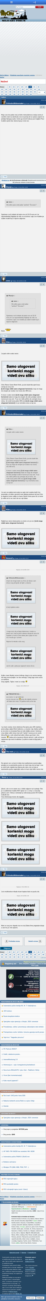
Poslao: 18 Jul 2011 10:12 (33, 103)
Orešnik (5, 1106)
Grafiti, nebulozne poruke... (12, 1054)
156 (14, 94)
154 (6, 94)
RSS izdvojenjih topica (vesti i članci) (15, 1189)
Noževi (2, 77)
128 (22, 87)
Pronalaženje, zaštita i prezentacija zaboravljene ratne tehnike (23, 1027)
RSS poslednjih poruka (10, 1184)
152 (2, 957)
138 (23, 89)
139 (27, 89)
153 (2, 94)
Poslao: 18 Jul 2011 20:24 (19, 509)
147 (18, 92)
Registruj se (5, 180)
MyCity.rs (31, 1259)
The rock (9, 752)
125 (9, 87)
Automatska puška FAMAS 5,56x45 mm (16, 1156)
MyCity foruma (13, 1291)
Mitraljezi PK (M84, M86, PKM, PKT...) (16, 1167)
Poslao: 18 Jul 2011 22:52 (15, 777)
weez (8, 281)
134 (6, 89)
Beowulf (9, 558)
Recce (4, 777)
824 (31, 94)
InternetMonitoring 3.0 (10, 1059)
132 (38, 87)
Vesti (26, 1259)
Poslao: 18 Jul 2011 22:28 (22, 752)
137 (18, 89)
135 (10, 89)
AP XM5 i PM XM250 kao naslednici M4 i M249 (18, 1151)
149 (27, 92)
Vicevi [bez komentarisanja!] (12, 1075)
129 (26, 87)
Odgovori (7, 948)
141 (35, 89)
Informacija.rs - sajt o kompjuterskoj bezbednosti (19, 1065)
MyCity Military (4, 75)
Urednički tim (32, 1252)
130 (30, 87)
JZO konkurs (7, 1011)
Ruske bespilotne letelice (11, 1016)
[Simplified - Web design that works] (32, 1275)
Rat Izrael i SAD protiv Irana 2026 (14, 1095)
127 (18, 87)
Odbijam (40, 1298)
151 (35, 92)
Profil (5, 176)
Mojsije (9, 187)
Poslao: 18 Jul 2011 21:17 (22, 558)
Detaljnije (33, 1208)
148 (23, 92)
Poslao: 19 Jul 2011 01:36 (33, 875)
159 (27, 94)
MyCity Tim (19, 1293)
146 (14, 92)
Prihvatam (30, 1298)
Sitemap (23, 1252)
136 (14, 89)
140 (31, 89)
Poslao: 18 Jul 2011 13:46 (19, 281)
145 (10, 92)
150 (31, 92)
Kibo (8, 342)
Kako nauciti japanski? (10, 1080)
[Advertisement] (23, 48)
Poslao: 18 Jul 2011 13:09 (21, 187)
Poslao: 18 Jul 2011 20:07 (33, 414)
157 (18, 94)
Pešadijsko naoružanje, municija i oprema (22, 75)
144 (6, 92)
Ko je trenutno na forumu (10, 1202)
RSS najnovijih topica (10, 1179)
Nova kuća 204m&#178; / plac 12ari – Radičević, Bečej (21, 1070)
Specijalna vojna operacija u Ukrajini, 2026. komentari (20, 1021)
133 (2, 89)
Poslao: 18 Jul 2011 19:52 (19, 342)
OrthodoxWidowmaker (15, 103)
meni (11, 2)
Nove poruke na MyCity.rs (10, 1045)
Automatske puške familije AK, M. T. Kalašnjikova (19, 1006)
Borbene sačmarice (9, 1162)
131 (34, 87)
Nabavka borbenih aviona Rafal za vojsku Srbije (18, 1101)
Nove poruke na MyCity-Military (12, 1001)
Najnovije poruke (14, 1252)
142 (39, 89)
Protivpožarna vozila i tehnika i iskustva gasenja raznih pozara (23, 1032)
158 (23, 94)
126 (14, 87)
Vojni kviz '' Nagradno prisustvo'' (13, 1037)
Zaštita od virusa (29, 1261)
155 (10, 94)
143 (2, 92)
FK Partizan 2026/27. (10, 1049)
